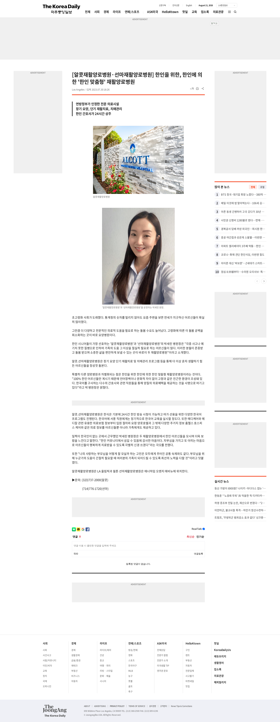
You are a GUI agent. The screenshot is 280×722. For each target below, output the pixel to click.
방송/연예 (133, 650)
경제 (106, 12)
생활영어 (219, 663)
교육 (194, 12)
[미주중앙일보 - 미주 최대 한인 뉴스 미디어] (61, 9)
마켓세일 (190, 681)
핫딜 (185, 12)
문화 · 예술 (105, 675)
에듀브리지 (220, 656)
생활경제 (75, 655)
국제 (45, 681)
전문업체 (190, 670)
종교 (102, 660)
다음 (263, 281)
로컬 (262, 187)
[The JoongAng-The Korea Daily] (55, 711)
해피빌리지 (220, 682)
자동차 (74, 681)
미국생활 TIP (163, 665)
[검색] (235, 12)
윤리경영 (152, 706)
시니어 (103, 681)
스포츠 (131, 660)
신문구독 (162, 5)
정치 (45, 675)
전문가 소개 (162, 660)
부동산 (74, 670)
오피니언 (47, 686)
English (189, 5)
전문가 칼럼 (162, 655)
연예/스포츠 (132, 12)
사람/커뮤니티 (49, 660)
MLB (130, 670)
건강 (102, 655)
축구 (130, 691)
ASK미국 (152, 12)
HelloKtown (170, 12)
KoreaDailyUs (222, 650)
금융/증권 (76, 660)
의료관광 (218, 12)
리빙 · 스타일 (106, 670)
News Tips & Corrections (181, 706)
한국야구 (132, 665)
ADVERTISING (100, 706)
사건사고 (47, 655)
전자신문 (175, 5)
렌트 (188, 655)
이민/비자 (47, 665)
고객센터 (163, 706)
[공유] (203, 89)
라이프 (117, 12)
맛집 (188, 686)
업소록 (205, 12)
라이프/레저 (105, 650)
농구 (130, 675)
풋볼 (130, 681)
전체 (87, 12)
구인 (188, 650)
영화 (130, 655)
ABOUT (87, 706)
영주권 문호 (162, 670)
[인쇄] (197, 89)
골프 (130, 686)
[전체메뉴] (229, 12)
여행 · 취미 (105, 665)
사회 (97, 12)
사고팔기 (190, 675)
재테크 (74, 665)
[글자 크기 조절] (192, 89)
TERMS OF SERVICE (136, 706)
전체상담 (161, 650)
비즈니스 (75, 675)
